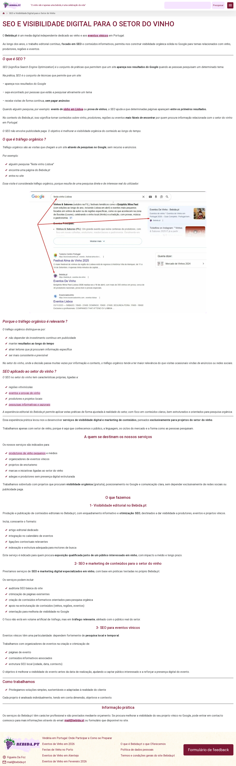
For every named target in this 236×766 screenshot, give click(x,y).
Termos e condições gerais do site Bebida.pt (148, 755)
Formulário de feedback (208, 750)
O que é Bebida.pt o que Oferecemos (143, 744)
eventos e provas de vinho (24, 393)
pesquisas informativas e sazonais (29, 404)
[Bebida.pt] (22, 744)
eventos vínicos (98, 35)
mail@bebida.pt (16, 762)
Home (5, 13)
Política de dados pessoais (137, 749)
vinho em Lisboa (73, 109)
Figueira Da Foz (16, 757)
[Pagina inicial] (12, 5)
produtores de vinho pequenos (27, 453)
